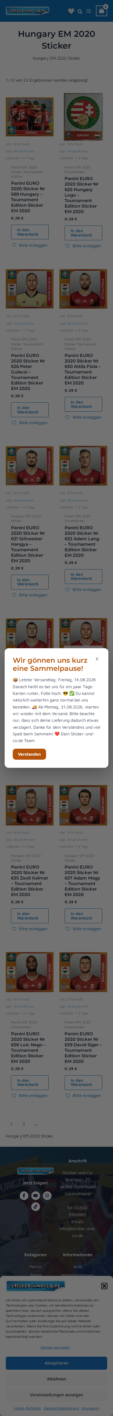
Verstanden (29, 754)
